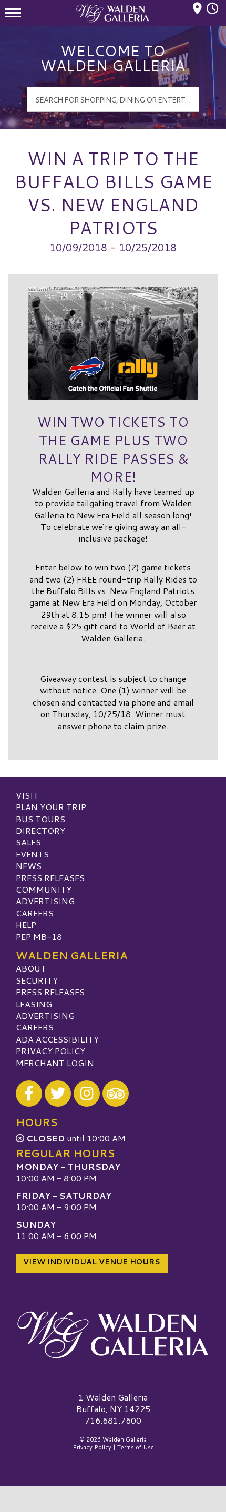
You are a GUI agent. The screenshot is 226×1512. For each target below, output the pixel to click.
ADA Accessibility (57, 1039)
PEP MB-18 (39, 937)
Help (26, 924)
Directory (40, 830)
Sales (28, 842)
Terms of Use (135, 1447)
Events (32, 854)
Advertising (45, 901)
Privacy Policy (50, 1051)
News (29, 866)
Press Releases (50, 878)
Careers (35, 913)
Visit (27, 795)
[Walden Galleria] (113, 1334)
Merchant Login (55, 1063)
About (31, 968)
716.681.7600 (113, 1420)
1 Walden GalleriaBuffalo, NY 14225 (113, 1403)
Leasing (34, 1004)
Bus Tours (40, 819)
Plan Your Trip (51, 807)
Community (43, 889)
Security (37, 980)
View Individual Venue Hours (91, 1261)
